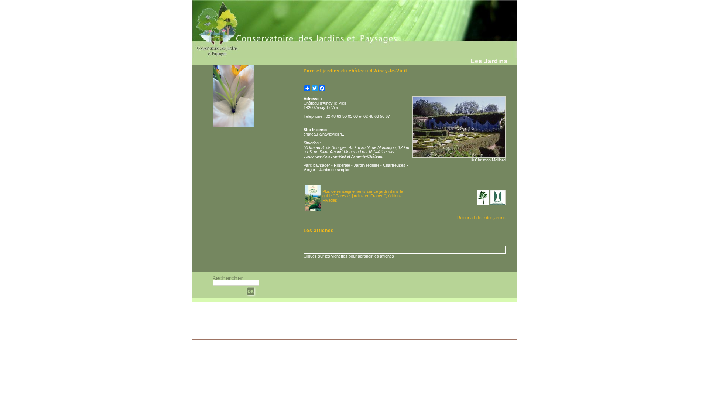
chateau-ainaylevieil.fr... (324, 134)
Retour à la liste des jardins (481, 217)
